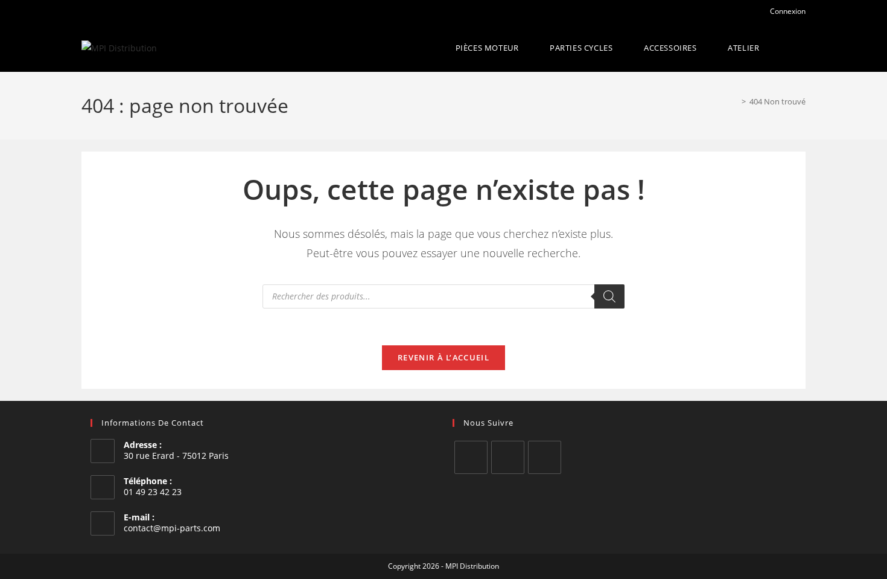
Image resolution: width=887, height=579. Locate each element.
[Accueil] (735, 101)
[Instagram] (507, 457)
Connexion (787, 11)
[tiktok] (544, 457)
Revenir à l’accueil (443, 357)
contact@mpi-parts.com (172, 528)
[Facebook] (471, 457)
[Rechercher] (609, 296)
